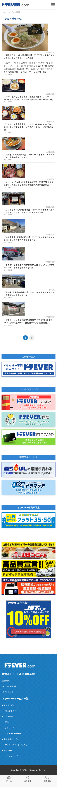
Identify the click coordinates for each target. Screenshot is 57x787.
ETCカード (9, 727)
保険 (7, 722)
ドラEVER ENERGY (13, 733)
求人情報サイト (11, 710)
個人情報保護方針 (9, 686)
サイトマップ (7, 692)
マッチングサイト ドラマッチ (17, 744)
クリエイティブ (11, 756)
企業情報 (6, 680)
